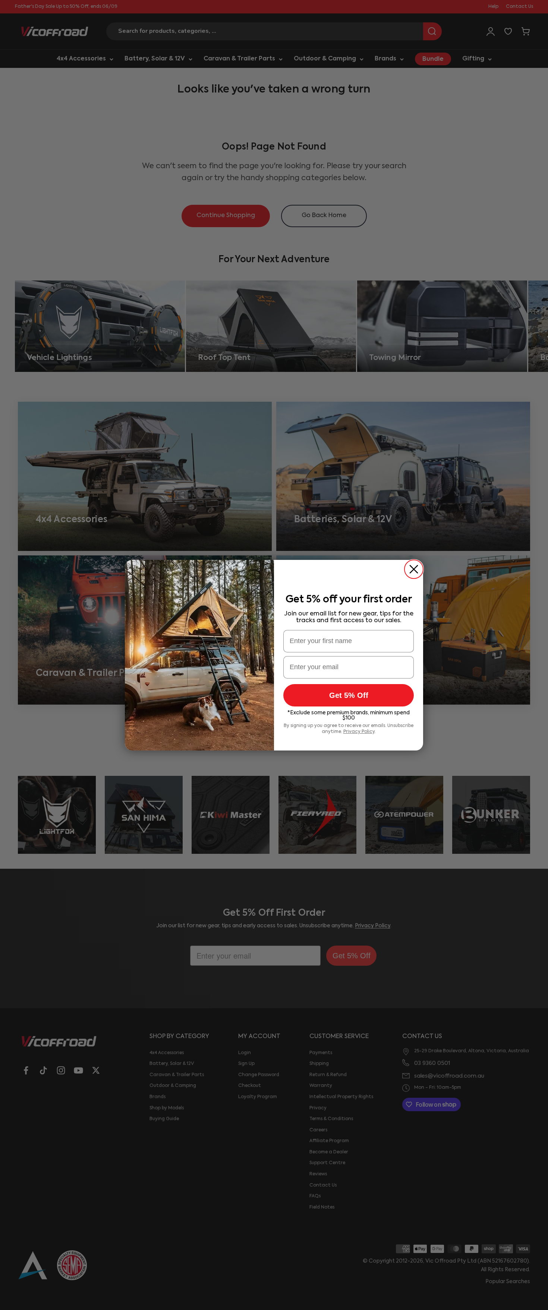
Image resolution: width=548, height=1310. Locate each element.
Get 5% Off (348, 695)
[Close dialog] (413, 569)
